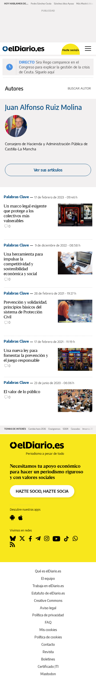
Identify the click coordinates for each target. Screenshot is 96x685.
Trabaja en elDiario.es (48, 586)
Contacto (48, 644)
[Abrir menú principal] (88, 48)
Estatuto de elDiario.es (48, 593)
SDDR (65, 428)
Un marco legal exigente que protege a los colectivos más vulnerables (25, 213)
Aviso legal (48, 608)
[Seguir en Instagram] (46, 539)
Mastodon (48, 674)
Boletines (48, 659)
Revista (48, 652)
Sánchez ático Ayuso (64, 3)
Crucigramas (54, 428)
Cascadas (75, 428)
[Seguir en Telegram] (38, 539)
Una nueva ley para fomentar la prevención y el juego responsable (26, 355)
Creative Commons (48, 600)
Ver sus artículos (48, 170)
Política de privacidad (48, 615)
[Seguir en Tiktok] (66, 538)
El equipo (48, 578)
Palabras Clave (16, 196)
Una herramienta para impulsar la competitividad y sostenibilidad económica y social (23, 264)
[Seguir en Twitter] (22, 539)
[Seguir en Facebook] (30, 538)
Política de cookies (48, 637)
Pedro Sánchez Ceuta (41, 3)
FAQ (48, 622)
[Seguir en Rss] (12, 544)
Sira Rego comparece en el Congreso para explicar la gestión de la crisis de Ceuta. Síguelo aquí (54, 67)
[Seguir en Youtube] (56, 538)
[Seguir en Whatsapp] (75, 539)
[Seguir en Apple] (20, 518)
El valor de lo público (22, 391)
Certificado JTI (48, 666)
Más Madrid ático (84, 3)
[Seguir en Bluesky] (13, 539)
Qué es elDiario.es (48, 571)
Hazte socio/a (70, 50)
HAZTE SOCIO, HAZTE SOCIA (42, 491)
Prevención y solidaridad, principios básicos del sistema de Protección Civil (25, 309)
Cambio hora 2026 (37, 428)
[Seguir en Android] (12, 518)
